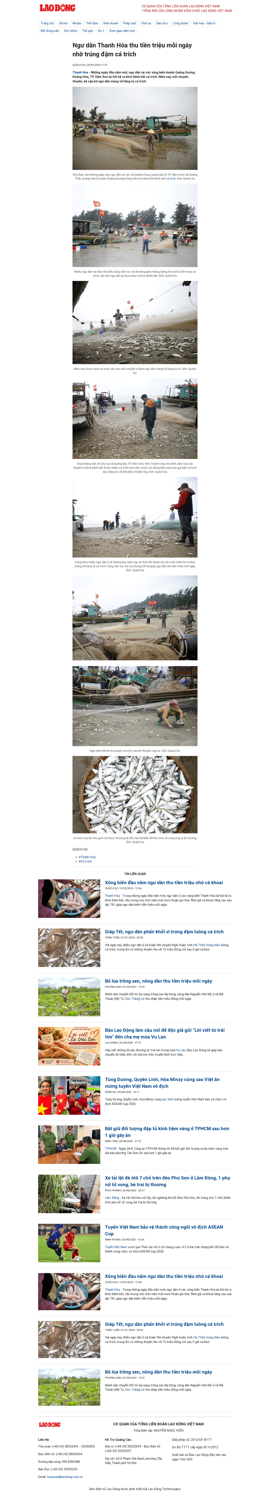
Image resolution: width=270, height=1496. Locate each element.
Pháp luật (129, 23)
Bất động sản (50, 31)
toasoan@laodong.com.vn (65, 1477)
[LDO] (69, 899)
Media (76, 23)
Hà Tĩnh (198, 945)
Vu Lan (180, 1050)
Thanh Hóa (80, 72)
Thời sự (146, 23)
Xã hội (63, 23)
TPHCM (110, 1148)
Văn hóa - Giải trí (204, 23)
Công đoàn (180, 23)
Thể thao (92, 23)
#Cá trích (85, 861)
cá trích (171, 178)
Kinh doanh (110, 23)
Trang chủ (47, 23)
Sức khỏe (70, 31)
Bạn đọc (162, 23)
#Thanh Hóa (87, 857)
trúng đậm (213, 945)
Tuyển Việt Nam (116, 1247)
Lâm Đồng (112, 1198)
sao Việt (167, 1099)
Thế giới (87, 31)
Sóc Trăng (132, 999)
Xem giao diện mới (122, 31)
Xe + (101, 31)
